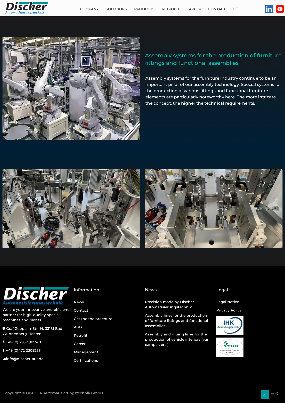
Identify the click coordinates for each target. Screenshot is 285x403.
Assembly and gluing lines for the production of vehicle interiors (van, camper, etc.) (177, 339)
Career (80, 344)
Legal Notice (227, 302)
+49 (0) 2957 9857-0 (23, 342)
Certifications (86, 360)
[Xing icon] (276, 393)
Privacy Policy (229, 310)
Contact (81, 310)
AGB (78, 327)
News (79, 302)
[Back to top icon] (265, 394)
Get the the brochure (93, 319)
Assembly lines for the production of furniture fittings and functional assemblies (176, 320)
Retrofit (80, 335)
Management (86, 352)
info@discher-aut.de (24, 359)
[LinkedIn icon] (272, 393)
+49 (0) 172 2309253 (23, 350)
